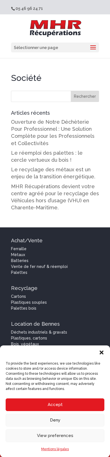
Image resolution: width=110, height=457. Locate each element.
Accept (55, 404)
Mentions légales (55, 449)
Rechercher (85, 96)
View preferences (55, 435)
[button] (101, 352)
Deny (55, 420)
